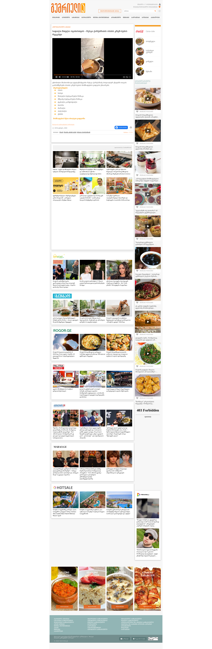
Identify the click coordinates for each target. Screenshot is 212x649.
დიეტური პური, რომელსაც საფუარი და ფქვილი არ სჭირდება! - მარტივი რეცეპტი (147, 340)
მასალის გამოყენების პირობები (63, 124)
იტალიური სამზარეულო (98, 619)
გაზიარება (123, 127)
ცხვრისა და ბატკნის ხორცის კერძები (136, 624)
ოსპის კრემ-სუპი (70, 132)
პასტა (56, 627)
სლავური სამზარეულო (63, 620)
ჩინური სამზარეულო (96, 622)
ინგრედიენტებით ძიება (109, 11)
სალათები (92, 626)
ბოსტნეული (126, 626)
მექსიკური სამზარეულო (64, 622)
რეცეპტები (64, 606)
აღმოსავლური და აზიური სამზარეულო (137, 622)
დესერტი (125, 627)
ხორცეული (92, 624)
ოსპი (61, 132)
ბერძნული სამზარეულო (97, 620)
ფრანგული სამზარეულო (131, 619)
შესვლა (140, 4)
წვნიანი (57, 629)
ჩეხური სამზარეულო (129, 620)
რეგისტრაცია (152, 4)
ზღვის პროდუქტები (62, 626)
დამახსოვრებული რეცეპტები (145, 7)
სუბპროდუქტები (94, 627)
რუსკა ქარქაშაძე (83, 132)
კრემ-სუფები (59, 624)
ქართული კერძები (61, 619)
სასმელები (58, 631)
